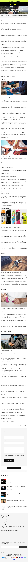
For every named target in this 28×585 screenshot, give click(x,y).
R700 (3, 316)
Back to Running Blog (14, 467)
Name (5, 434)
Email (5, 440)
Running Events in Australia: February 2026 (15, 500)
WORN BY (14, 1)
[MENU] (4, 4)
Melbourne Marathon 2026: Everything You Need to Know (17, 480)
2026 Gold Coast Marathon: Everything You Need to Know (17, 493)
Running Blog (7, 15)
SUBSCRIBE (23, 547)
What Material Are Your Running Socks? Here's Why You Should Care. (17, 507)
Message (6, 445)
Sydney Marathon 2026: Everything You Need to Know (16, 487)
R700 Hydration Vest (13, 111)
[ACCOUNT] (24, 4)
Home (2, 15)
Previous (21, 425)
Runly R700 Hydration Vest (13, 29)
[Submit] (25, 471)
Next (25, 425)
